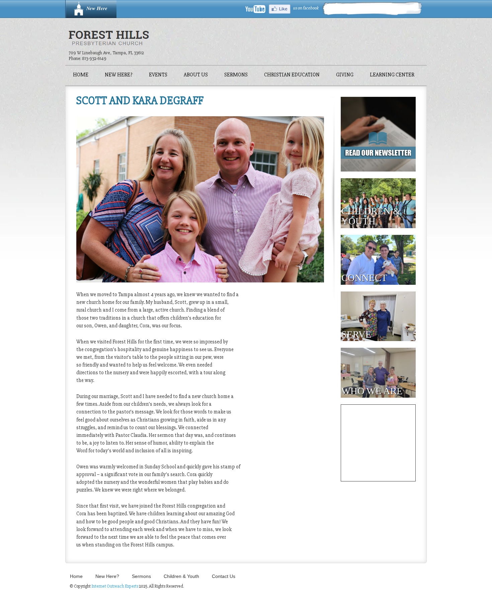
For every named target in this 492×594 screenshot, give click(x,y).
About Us (196, 75)
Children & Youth (181, 576)
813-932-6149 (94, 58)
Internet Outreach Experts (114, 586)
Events (158, 75)
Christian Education (292, 75)
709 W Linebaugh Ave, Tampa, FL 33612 (106, 53)
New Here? (119, 75)
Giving (344, 75)
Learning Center (392, 75)
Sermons (236, 75)
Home (80, 75)
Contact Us (223, 576)
